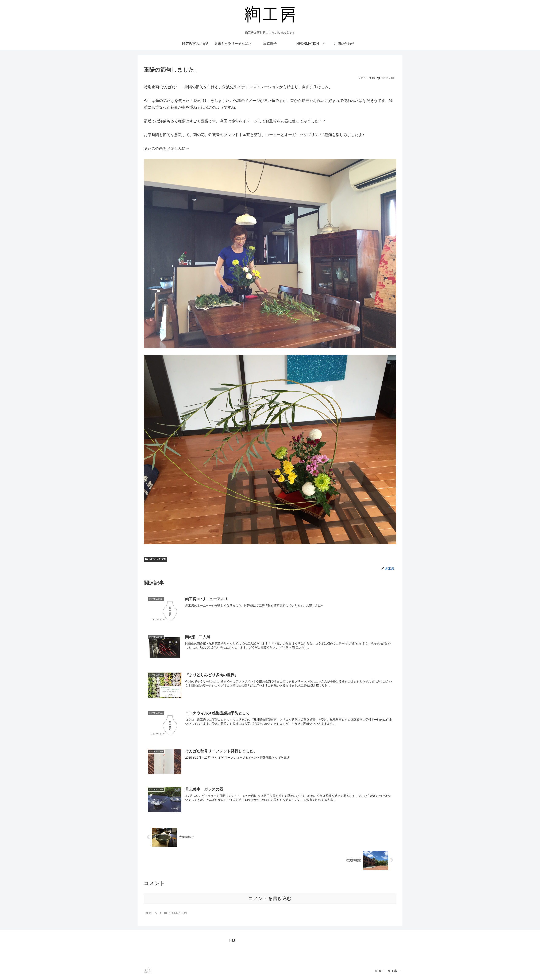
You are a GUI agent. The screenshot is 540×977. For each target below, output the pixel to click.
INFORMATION (157, 559)
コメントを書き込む (270, 898)
